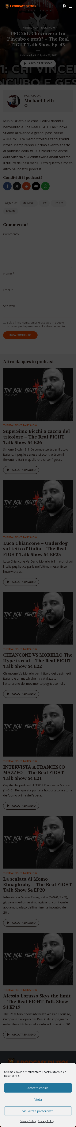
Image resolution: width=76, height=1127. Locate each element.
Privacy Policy (28, 1121)
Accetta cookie (38, 1088)
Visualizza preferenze (38, 1111)
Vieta (38, 1099)
